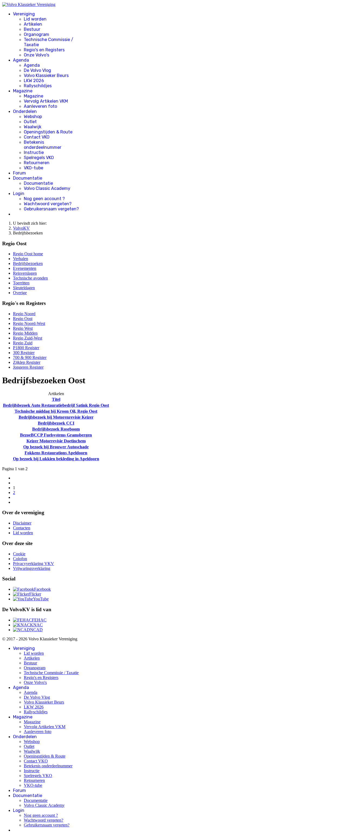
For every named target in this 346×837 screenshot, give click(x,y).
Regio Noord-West (29, 323)
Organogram (36, 34)
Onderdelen (25, 111)
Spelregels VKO (39, 157)
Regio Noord (24, 313)
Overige (20, 292)
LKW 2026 (34, 80)
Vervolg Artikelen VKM (46, 101)
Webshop (33, 116)
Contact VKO (36, 137)
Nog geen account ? (44, 198)
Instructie (34, 152)
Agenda (21, 60)
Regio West (23, 328)
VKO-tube (33, 167)
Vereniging (24, 13)
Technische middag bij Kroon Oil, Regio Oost (56, 411)
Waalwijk (32, 126)
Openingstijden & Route (48, 132)
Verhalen (20, 258)
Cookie (19, 554)
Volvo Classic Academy (47, 188)
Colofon (20, 558)
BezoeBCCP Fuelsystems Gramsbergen (56, 435)
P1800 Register (26, 347)
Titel (56, 399)
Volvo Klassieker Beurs (46, 75)
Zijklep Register (26, 362)
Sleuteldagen (24, 287)
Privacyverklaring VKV (33, 563)
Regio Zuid (22, 343)
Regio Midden (25, 333)
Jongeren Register (28, 367)
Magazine (22, 90)
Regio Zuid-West (27, 338)
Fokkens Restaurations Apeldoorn (56, 453)
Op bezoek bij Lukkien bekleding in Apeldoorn (56, 458)
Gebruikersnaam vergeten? (51, 208)
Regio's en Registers (44, 49)
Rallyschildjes (38, 85)
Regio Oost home (28, 253)
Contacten (21, 528)
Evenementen (24, 268)
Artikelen (33, 24)
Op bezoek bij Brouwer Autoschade (56, 447)
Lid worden (35, 19)
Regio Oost (22, 318)
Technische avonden (30, 278)
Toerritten (21, 283)
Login (18, 193)
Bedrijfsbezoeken (28, 263)
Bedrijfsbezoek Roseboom (56, 429)
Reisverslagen (25, 273)
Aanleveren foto (40, 106)
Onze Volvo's (36, 55)
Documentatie (27, 178)
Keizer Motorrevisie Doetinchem (56, 441)
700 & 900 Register (29, 357)
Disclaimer (22, 523)
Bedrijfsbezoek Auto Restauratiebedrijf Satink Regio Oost (56, 405)
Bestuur (32, 29)
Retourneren (36, 162)
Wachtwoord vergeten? (48, 203)
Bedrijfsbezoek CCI (56, 423)
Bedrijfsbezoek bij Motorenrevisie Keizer (56, 417)
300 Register (24, 352)
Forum (19, 173)
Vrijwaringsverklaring (31, 568)
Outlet (30, 121)
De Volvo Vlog (37, 70)
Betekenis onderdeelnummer (42, 145)
